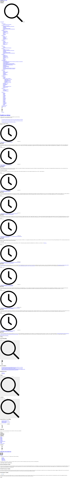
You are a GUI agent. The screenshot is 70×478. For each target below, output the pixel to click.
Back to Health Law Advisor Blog (4, 335)
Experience (1, 440)
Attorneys (4, 23)
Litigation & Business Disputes (6, 28)
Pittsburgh (4, 101)
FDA (3, 142)
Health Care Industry (5, 31)
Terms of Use (3, 459)
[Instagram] (2, 110)
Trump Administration (10, 214)
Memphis (4, 98)
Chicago (4, 94)
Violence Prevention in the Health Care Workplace (9, 68)
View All (4, 29)
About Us (4, 76)
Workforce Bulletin (4, 422)
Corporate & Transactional (6, 25)
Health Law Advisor (5, 115)
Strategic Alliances (4, 106)
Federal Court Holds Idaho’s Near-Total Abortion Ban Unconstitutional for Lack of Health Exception (13, 369)
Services (3, 48)
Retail (4, 33)
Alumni (1, 442)
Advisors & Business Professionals (7, 24)
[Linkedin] (2, 364)
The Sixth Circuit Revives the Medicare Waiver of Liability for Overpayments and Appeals (12, 368)
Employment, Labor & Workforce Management (8, 26)
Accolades (4, 77)
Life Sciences (4, 27)
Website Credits (3, 460)
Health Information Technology (6, 191)
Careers (4, 41)
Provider (6, 331)
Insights (3, 35)
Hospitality (4, 32)
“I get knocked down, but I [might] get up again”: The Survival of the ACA (9, 213)
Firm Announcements (5, 42)
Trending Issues (3, 60)
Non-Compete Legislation (6, 66)
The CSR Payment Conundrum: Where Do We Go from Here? (7, 330)
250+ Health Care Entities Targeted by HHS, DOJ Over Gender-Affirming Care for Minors (12, 367)
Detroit (4, 96)
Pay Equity (4, 67)
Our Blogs (4, 37)
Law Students (4, 90)
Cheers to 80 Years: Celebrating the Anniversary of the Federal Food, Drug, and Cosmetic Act (11, 236)
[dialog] (35, 462)
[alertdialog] (35, 471)
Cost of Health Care (10, 285)
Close (1, 477)
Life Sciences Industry (5, 57)
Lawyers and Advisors (5, 89)
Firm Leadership (5, 84)
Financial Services (5, 55)
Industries (3, 30)
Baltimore (4, 93)
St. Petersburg (4, 103)
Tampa (4, 104)
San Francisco (4, 102)
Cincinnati (4, 95)
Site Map (3, 457)
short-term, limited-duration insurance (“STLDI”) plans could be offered (26, 265)
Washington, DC (5, 105)
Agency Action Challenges (6, 62)
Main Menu (5, 0)
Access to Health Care (5, 214)
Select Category (2, 376)
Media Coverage (5, 72)
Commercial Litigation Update (5, 420)
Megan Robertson (2, 237)
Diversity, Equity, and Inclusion (6, 78)
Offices (4, 43)
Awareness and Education (8, 80)
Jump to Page (1, 0)
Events (4, 36)
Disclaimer (3, 458)
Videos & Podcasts (5, 74)
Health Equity (4, 65)
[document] (35, 471)
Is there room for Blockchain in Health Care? (5, 190)
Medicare (4, 165)
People (4, 46)
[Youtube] (2, 361)
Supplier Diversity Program (8, 82)
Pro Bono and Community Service (7, 86)
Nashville (4, 99)
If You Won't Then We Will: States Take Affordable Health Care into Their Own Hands (10, 262)
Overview (4, 40)
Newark (4, 100)
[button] (2, 425)
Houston (4, 97)
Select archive (2, 398)
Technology (4, 34)
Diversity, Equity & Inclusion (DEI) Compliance (8, 63)
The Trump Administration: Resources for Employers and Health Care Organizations (13, 61)
